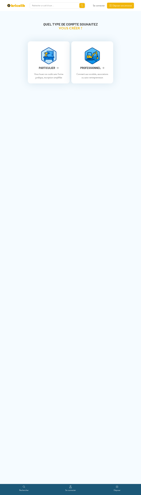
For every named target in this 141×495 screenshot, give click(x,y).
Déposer (117, 490)
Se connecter (99, 5)
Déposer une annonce (122, 5)
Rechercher (24, 490)
